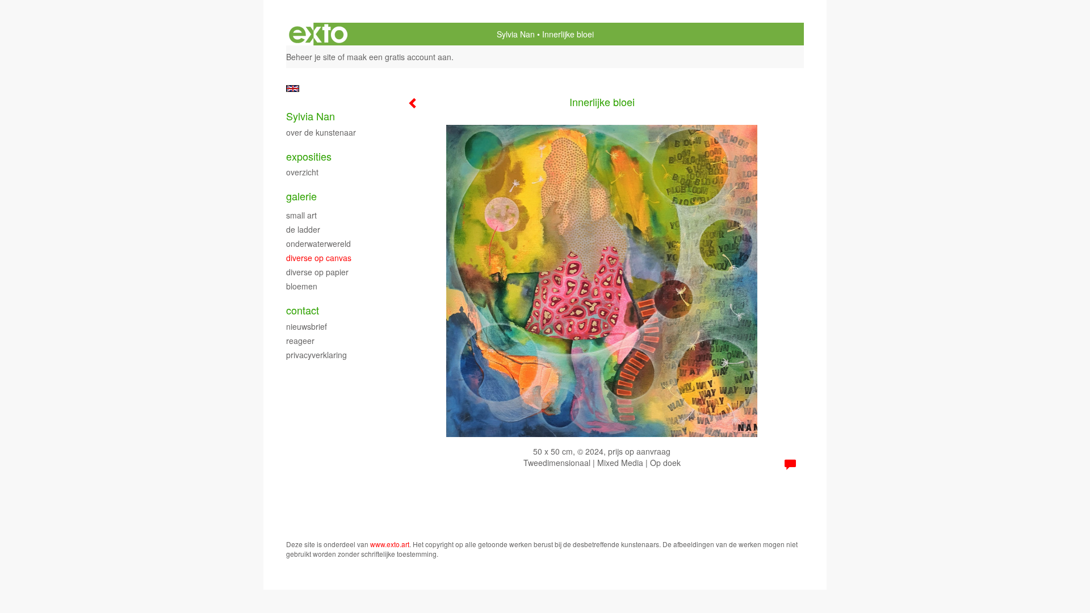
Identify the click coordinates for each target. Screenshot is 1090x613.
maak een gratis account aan (399, 56)
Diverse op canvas (318, 257)
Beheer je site (311, 56)
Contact (302, 310)
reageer (300, 340)
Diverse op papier (317, 272)
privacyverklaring (316, 354)
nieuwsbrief (306, 326)
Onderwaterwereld (318, 243)
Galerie (301, 196)
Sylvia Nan (516, 34)
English (292, 88)
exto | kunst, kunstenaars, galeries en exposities (318, 34)
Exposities (309, 156)
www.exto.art (389, 544)
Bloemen (301, 286)
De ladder (303, 229)
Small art (301, 215)
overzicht (302, 172)
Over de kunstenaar (321, 132)
